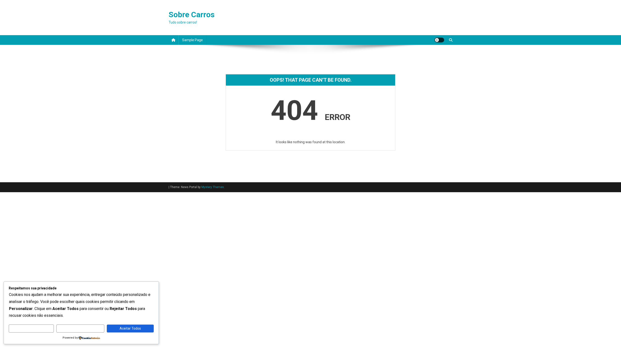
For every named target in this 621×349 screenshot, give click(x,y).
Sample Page (192, 40)
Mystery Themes (212, 187)
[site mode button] (439, 40)
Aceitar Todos (130, 328)
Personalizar (31, 328)
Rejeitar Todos (80, 328)
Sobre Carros (192, 14)
